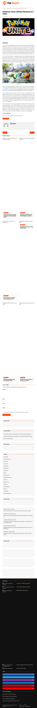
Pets (4, 479)
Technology (5, 486)
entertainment (6, 118)
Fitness (5, 461)
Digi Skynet (8, 430)
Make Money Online (7, 477)
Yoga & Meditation (7, 493)
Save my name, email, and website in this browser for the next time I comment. (16, 412)
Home (5, 470)
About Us (20, 705)
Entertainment (6, 16)
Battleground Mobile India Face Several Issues (9, 380)
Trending (5, 491)
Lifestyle (5, 475)
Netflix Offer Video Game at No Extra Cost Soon (26, 380)
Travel (5, 488)
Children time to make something (9, 531)
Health (5, 468)
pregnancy (5, 482)
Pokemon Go (6, 90)
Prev (5, 132)
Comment (4, 389)
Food (4, 463)
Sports (5, 484)
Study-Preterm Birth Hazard (8, 438)
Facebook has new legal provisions (10, 513)
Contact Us (25, 705)
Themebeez (9, 706)
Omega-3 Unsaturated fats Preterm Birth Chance (24, 436)
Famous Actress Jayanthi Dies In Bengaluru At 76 (9, 298)
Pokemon (4, 45)
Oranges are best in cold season (9, 509)
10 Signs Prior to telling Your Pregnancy (10, 434)
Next (31, 132)
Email (4, 403)
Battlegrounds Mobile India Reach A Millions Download (12, 115)
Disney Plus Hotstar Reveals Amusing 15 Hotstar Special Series (10, 216)
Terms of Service (22, 706)
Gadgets (5, 466)
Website (4, 407)
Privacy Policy (28, 706)
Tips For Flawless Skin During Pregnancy (24, 434)
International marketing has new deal (10, 519)
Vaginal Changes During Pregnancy (10, 436)
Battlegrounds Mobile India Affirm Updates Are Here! (26, 215)
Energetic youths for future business (10, 525)
